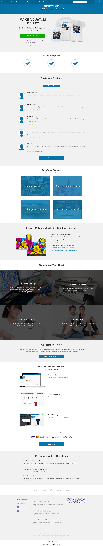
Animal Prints (57, 535)
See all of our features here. (51, 172)
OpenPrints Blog (22, 510)
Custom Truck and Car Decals (57, 531)
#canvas (83, 500)
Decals (23, 1)
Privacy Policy (54, 541)
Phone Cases (30, 1)
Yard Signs (64, 535)
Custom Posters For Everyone (42, 511)
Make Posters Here (26, 531)
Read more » (35, 507)
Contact (35, 490)
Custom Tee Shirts (77, 531)
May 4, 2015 (82, 502)
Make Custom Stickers (59, 533)
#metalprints (75, 501)
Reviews (68, 535)
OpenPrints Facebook (23, 499)
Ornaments (37, 1)
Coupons (59, 490)
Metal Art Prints (51, 533)
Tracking (44, 490)
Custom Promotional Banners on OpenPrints (46, 520)
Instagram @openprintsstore (24, 507)
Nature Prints (43, 535)
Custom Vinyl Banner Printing (46, 531)
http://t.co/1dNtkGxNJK (71, 500)
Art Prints (52, 535)
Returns (67, 490)
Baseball (39, 535)
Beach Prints (35, 535)
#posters (79, 500)
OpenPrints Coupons (43, 533)
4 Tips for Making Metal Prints (42, 502)
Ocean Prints (48, 535)
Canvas (18, 1)
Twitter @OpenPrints (22, 503)
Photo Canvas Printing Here (35, 531)
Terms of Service (49, 541)
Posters (12, 1)
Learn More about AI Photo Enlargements (64, 250)
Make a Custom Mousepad (68, 531)
